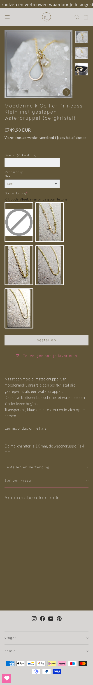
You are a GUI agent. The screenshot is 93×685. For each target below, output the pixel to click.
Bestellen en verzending (27, 467)
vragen (11, 638)
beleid (10, 651)
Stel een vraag (18, 480)
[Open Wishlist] (6, 678)
